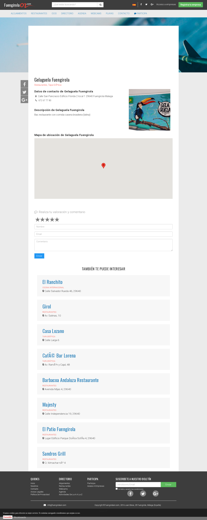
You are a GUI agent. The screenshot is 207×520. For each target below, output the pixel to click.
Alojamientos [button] (19, 13)
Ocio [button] (54, 13)
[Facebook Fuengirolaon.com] (142, 4)
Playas (110, 13)
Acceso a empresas (166, 4)
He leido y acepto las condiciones (130, 489)
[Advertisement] (103, 50)
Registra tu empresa (190, 4)
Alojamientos (64, 483)
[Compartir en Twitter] (24, 93)
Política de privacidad (40, 494)
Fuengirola (12, 5)
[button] (103, 166)
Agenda (82, 13)
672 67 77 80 (44, 100)
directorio (67, 13)
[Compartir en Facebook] (24, 85)
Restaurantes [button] (39, 13)
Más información (20, 517)
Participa (141, 13)
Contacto (124, 13)
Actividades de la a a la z (70, 494)
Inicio (33, 483)
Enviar (39, 256)
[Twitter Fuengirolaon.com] (147, 4)
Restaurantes (65, 486)
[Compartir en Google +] (24, 100)
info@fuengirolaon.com (56, 505)
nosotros (34, 486)
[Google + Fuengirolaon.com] (152, 4)
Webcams (96, 13)
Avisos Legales (37, 492)
